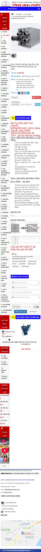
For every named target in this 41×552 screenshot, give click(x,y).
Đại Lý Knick (4, 290)
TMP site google (4, 357)
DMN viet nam (32, 264)
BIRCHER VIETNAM (4, 151)
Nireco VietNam (4, 89)
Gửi (38, 104)
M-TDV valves (25, 266)
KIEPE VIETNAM (3, 228)
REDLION (5, 212)
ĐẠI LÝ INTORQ (4, 272)
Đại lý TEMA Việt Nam (4, 278)
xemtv (17, 470)
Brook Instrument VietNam (5, 73)
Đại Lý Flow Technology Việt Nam (5, 241)
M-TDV (14, 264)
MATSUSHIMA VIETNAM (5, 66)
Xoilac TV (29, 470)
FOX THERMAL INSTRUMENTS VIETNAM (5, 172)
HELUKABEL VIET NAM (5, 306)
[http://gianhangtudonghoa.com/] (12, 14)
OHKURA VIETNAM (4, 200)
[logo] (20, 3)
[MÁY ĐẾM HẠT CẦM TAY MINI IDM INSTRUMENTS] (26, 331)
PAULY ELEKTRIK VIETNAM (4, 207)
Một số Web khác (4, 377)
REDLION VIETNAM (4, 125)
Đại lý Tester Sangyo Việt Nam (5, 251)
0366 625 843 (9, 336)
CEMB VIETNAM (3, 111)
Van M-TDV (15, 266)
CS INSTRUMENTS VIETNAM (5, 118)
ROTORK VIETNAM (4, 217)
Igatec (5, 32)
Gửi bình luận (21, 311)
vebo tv (2, 470)
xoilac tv (13, 470)
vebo (5, 470)
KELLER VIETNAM (4, 106)
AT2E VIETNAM (3, 42)
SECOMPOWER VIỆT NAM (5, 311)
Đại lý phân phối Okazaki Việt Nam (4, 81)
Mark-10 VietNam (4, 61)
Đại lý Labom (4, 285)
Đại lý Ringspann (4, 258)
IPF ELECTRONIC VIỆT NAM (5, 180)
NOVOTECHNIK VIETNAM (5, 194)
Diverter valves (32, 261)
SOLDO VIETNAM (4, 222)
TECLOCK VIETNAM (5, 100)
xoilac (8, 470)
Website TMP (3, 371)
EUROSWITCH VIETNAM (5, 234)
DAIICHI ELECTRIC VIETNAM (4, 163)
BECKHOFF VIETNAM (5, 156)
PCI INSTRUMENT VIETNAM (5, 131)
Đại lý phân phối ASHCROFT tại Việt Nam (5, 298)
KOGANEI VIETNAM (4, 145)
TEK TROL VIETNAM (5, 95)
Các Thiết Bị (5, 36)
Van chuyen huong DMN (19, 261)
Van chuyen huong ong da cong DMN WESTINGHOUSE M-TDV (22, 257)
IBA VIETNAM (3, 47)
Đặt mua (37, 97)
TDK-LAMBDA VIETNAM (3, 139)
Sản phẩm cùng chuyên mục (28, 317)
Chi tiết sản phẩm (23, 118)
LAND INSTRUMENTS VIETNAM (5, 188)
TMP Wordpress (4, 363)
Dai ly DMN (22, 264)
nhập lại (33, 311)
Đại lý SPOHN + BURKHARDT (5, 265)
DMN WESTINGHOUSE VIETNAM (5, 54)
